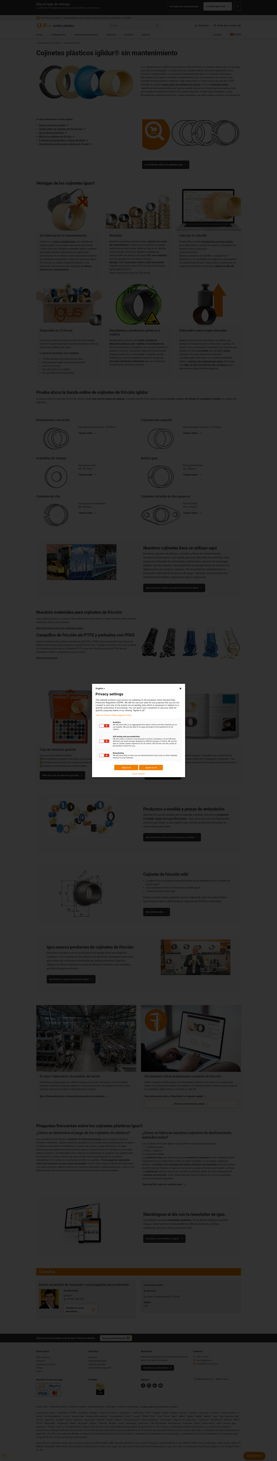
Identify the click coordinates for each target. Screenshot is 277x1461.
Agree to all (151, 767)
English (99, 688)
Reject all (126, 767)
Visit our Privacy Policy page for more (113, 715)
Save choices (138, 774)
